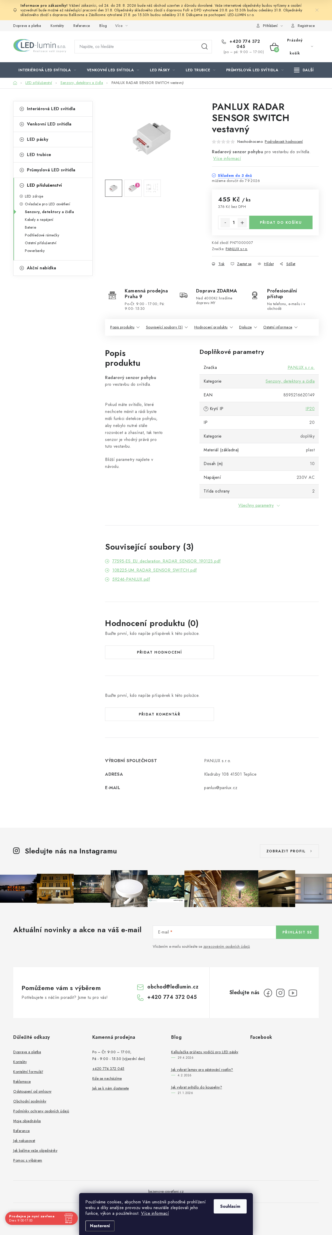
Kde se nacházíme (107, 1078)
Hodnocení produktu (211, 327)
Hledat (204, 46)
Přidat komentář (160, 714)
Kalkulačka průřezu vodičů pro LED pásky (204, 1052)
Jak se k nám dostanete (110, 1088)
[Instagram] (280, 993)
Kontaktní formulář (28, 1071)
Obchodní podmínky (29, 1101)
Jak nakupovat (24, 1140)
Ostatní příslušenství (41, 242)
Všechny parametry (256, 505)
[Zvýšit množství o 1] (242, 222)
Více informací (155, 1213)
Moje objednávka (27, 1121)
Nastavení (100, 1226)
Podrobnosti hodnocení (284, 141)
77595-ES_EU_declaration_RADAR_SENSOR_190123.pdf (166, 561)
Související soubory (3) (164, 327)
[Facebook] (268, 993)
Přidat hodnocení (159, 652)
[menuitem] (47, 70)
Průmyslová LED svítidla (51, 170)
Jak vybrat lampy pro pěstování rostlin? (202, 1069)
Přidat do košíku (281, 222)
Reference (81, 25)
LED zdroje (34, 196)
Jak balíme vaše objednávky (35, 1150)
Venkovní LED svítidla (49, 124)
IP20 (310, 409)
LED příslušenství (44, 185)
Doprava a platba (27, 25)
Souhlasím (230, 1206)
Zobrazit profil (286, 851)
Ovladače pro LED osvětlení (47, 204)
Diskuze (245, 327)
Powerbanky (35, 250)
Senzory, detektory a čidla (49, 211)
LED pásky (38, 139)
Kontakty (57, 25)
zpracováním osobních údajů (226, 946)
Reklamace (22, 1081)
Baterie (30, 227)
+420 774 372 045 (244, 44)
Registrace (306, 25)
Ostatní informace (277, 327)
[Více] (304, 70)
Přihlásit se (297, 932)
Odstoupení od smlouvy (32, 1091)
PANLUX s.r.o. (237, 248)
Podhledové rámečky (42, 235)
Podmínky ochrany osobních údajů (41, 1111)
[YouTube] (293, 993)
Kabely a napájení (39, 219)
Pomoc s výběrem (27, 1160)
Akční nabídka (41, 268)
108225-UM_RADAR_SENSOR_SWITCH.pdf (154, 570)
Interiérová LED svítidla (51, 109)
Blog (103, 25)
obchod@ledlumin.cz (172, 987)
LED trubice (39, 155)
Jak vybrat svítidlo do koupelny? (196, 1087)
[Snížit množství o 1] (225, 222)
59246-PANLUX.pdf (131, 579)
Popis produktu (122, 327)
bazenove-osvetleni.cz (166, 1191)
